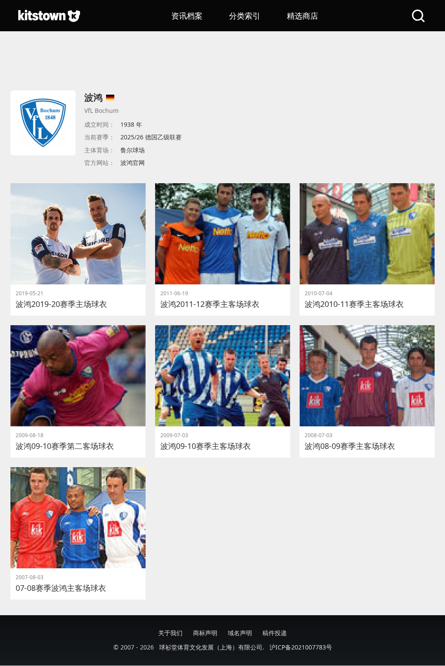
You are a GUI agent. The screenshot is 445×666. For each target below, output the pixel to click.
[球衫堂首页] (49, 15)
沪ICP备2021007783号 (300, 647)
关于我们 (170, 633)
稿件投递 (274, 633)
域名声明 (240, 633)
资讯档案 (187, 15)
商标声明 (205, 633)
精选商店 (302, 15)
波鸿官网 (132, 162)
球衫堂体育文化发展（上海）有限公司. (211, 647)
